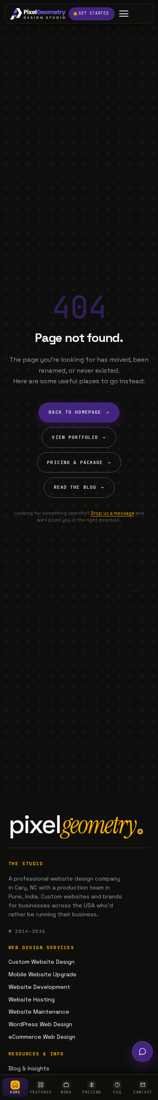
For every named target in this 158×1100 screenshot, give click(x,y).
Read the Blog (79, 487)
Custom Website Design (42, 961)
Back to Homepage (79, 412)
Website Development (39, 986)
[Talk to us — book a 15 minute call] (142, 1051)
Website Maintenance (39, 1011)
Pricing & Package (79, 462)
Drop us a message (113, 513)
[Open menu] (123, 14)
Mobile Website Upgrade (43, 974)
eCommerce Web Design (42, 1036)
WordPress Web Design (40, 1024)
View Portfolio (79, 437)
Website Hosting (32, 999)
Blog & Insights (29, 1068)
